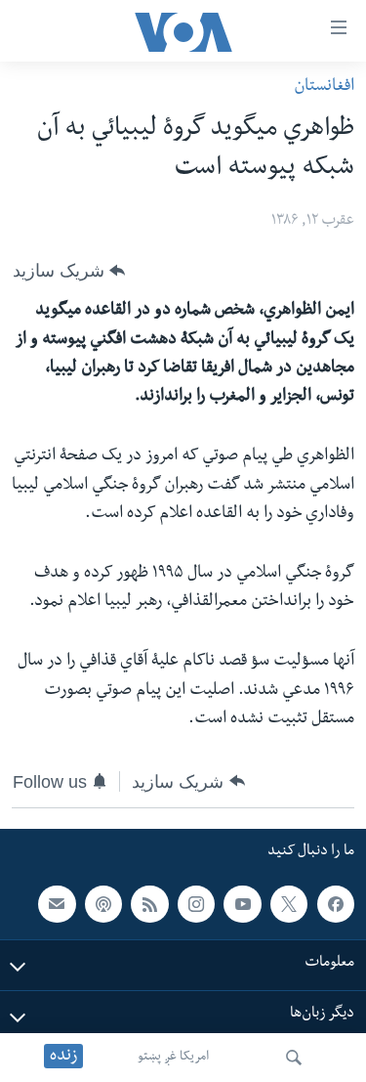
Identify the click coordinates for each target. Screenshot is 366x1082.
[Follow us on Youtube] (242, 903)
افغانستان (324, 87)
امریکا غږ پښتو (173, 1057)
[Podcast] (103, 903)
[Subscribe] (56, 903)
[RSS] (149, 903)
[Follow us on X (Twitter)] (288, 903)
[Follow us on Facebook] (335, 903)
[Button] (69, 270)
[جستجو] (293, 1057)
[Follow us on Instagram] (196, 903)
